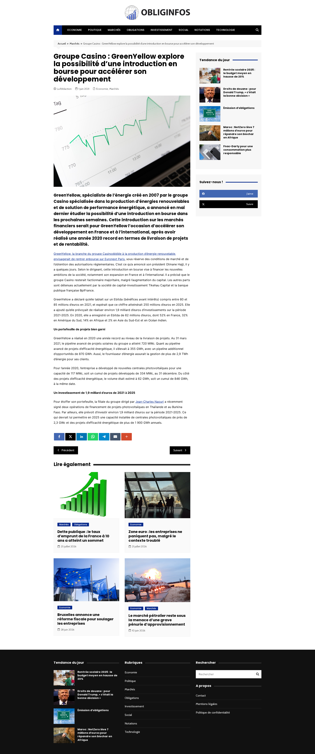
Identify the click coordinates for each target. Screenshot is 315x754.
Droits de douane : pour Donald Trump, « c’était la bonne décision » (239, 92)
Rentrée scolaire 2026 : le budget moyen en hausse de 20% (239, 73)
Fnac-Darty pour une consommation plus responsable (238, 149)
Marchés (114, 30)
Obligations (135, 30)
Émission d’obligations (238, 108)
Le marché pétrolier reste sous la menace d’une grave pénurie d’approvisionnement (157, 620)
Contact (201, 695)
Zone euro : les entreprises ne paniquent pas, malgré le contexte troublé (155, 536)
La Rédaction (64, 88)
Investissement (161, 30)
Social (183, 30)
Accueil (62, 43)
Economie (74, 30)
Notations (202, 30)
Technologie (225, 30)
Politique (95, 30)
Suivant (177, 450)
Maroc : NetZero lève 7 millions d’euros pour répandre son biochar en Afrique (238, 132)
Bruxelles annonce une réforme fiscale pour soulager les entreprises (85, 619)
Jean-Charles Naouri (149, 401)
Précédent (68, 450)
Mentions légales (206, 704)
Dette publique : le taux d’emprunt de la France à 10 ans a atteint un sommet (83, 536)
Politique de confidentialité (213, 712)
